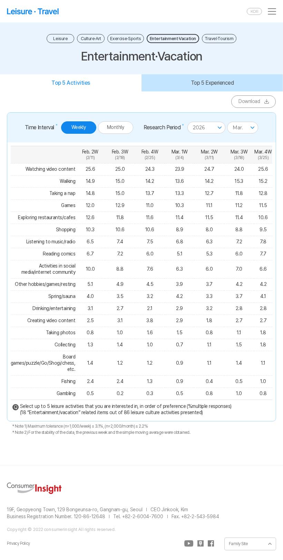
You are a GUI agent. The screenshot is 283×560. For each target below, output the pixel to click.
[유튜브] (188, 544)
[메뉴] (272, 11)
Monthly (115, 127)
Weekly (78, 127)
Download (249, 101)
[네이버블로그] (200, 544)
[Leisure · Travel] (33, 11)
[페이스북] (211, 544)
